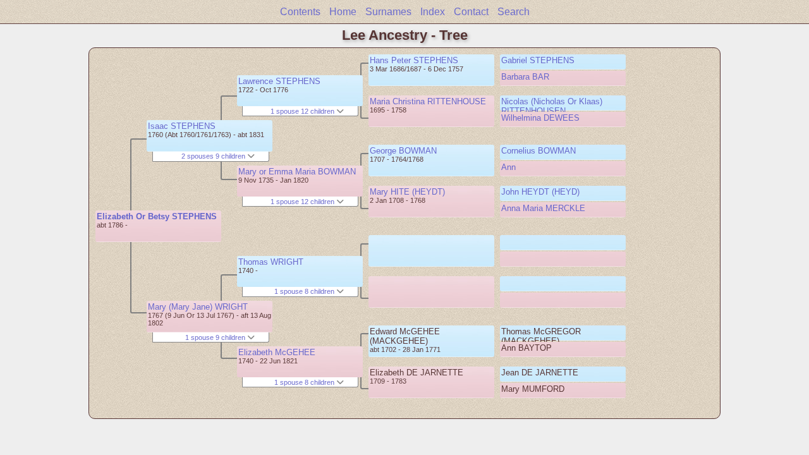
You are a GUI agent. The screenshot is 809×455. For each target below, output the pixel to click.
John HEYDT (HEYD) (540, 192)
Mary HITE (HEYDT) (407, 192)
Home (342, 11)
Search (513, 11)
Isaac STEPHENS (182, 126)
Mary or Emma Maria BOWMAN (297, 171)
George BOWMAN (403, 150)
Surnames (388, 11)
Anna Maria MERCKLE (543, 208)
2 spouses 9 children (214, 156)
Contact (471, 11)
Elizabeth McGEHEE (276, 352)
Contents (300, 11)
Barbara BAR (525, 77)
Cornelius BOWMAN (538, 150)
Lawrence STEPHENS (279, 81)
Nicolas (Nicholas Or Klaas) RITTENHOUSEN (551, 106)
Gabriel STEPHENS (538, 60)
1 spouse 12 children (303, 111)
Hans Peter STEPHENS (414, 60)
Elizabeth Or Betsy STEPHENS (157, 216)
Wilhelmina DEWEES (540, 118)
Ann (508, 167)
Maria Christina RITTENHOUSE (428, 101)
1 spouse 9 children (216, 337)
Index (432, 11)
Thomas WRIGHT (270, 262)
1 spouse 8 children (305, 291)
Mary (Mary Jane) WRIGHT (198, 307)
